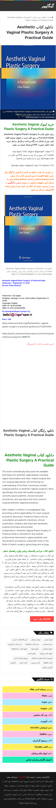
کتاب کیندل (23, 663)
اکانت (46, 708)
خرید (43, 747)
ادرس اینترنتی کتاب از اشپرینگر (40, 344)
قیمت (47, 696)
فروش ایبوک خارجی (21, 658)
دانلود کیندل (32, 653)
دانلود (44, 17)
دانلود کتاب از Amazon (19, 649)
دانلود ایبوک (35, 649)
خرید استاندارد (47, 644)
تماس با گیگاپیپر (14, 182)
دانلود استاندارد (47, 649)
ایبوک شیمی (48, 640)
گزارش (13, 663)
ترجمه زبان (30, 777)
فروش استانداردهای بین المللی (41, 658)
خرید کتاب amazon (32, 644)
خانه (50, 17)
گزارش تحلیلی (47, 667)
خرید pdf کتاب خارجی (20, 640)
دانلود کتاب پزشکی (46, 653)
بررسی (41, 689)
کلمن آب (21, 777)
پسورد (46, 734)
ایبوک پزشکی (35, 640)
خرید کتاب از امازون (15, 644)
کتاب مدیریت (35, 663)
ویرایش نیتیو (12, 777)
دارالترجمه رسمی (43, 777)
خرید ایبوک (36, 17)
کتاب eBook (48, 663)
